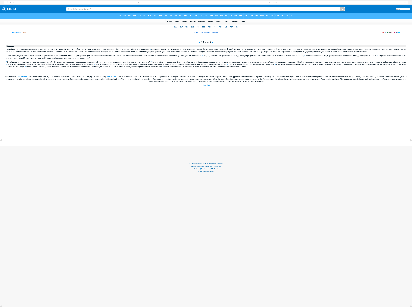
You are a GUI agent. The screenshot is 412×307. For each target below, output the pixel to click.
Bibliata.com (22, 77)
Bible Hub (206, 85)
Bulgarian (18, 32)
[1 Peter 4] (409, 145)
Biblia (13, 32)
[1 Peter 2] (2, 145)
